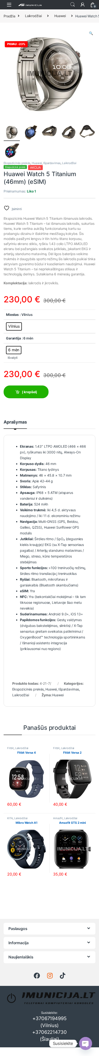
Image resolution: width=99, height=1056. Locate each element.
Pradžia (9, 16)
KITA (10, 818)
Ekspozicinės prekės (17, 163)
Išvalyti (13, 357)
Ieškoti (72, 4)
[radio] (13, 326)
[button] (91, 33)
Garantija (13, 338)
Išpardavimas (52, 163)
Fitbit (10, 748)
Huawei (60, 16)
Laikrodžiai (33, 16)
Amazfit (58, 818)
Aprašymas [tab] (15, 422)
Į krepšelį (29, 392)
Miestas (12, 314)
